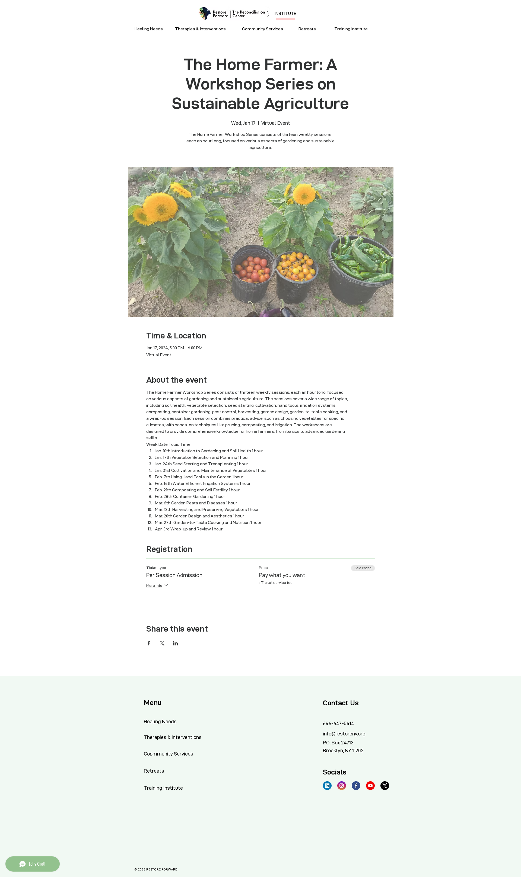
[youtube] (370, 785)
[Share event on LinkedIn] (175, 643)
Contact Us (341, 703)
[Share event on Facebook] (148, 643)
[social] (327, 785)
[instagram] (341, 785)
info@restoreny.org (344, 733)
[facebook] (356, 785)
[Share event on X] (162, 643)
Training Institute (351, 29)
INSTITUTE (285, 13)
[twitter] (384, 785)
